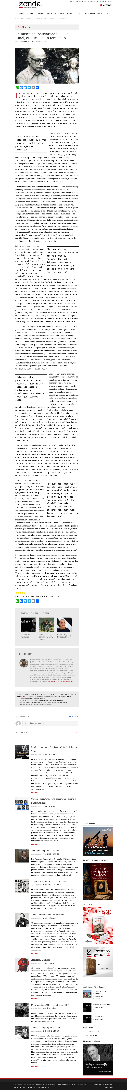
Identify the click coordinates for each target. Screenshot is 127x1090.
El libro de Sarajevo (99, 1016)
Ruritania (28, 18)
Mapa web (83, 1084)
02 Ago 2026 (96, 998)
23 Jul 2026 (96, 1021)
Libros (48, 13)
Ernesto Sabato (42, 41)
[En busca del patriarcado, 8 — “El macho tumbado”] (65, 625)
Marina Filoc (29, 41)
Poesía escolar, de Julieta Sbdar (45, 1027)
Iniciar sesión (73, 716)
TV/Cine (77, 13)
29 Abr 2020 (19, 41)
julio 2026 (89, 1035)
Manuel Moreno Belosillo (52, 885)
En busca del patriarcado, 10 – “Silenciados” (26, 636)
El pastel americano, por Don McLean (48, 881)
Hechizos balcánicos (40, 959)
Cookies (71, 1084)
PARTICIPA (91, 1)
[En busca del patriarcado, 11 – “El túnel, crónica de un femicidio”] (47, 65)
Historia (39, 13)
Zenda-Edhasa (89, 13)
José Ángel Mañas (49, 1008)
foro (25, 696)
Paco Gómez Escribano (51, 854)
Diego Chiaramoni (49, 918)
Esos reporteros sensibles (102, 1004)
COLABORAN (74, 1)
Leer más (34, 793)
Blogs (69, 13)
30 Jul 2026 (96, 1009)
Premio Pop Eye (107, 1084)
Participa (76, 1084)
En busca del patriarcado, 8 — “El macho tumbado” (64, 636)
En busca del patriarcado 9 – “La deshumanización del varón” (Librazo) (46, 637)
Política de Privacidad (61, 1084)
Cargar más (47, 1074)
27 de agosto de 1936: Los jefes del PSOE (50, 1005)
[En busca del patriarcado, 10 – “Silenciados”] (28, 625)
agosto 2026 (90, 1031)
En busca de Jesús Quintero (56, 681)
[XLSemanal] (105, 5)
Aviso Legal (51, 1084)
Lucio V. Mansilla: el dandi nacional (47, 914)
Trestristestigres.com (41, 1084)
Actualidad (59, 13)
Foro (98, 13)
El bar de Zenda (98, 996)
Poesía (29, 13)
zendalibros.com (49, 755)
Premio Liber (98, 1084)
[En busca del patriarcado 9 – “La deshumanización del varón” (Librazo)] (46, 625)
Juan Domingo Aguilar (51, 1031)
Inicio (16, 18)
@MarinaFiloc (69, 681)
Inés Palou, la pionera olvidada (45, 850)
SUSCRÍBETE (83, 1)
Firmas (20, 13)
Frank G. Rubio (48, 963)
